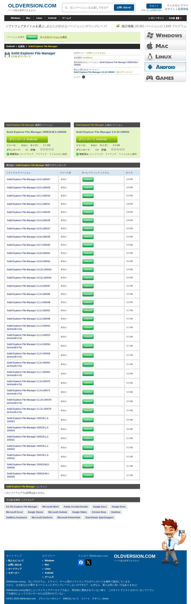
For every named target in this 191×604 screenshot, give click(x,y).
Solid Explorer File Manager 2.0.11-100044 (29, 277)
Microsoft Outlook (57, 512)
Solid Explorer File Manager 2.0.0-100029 (28, 187)
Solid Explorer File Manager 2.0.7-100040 (28, 245)
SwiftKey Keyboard (16, 517)
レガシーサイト (156, 18)
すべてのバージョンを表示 (53, 37)
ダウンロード (165, 56)
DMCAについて (71, 598)
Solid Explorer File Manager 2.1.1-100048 (28, 302)
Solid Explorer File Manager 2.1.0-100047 (28, 286)
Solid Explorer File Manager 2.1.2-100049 (28, 318)
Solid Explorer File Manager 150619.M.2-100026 (36, 131)
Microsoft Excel (14, 512)
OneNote (115, 512)
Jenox (105, 598)
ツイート (85, 598)
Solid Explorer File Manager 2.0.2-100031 (28, 204)
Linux (39, 18)
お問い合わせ (15, 564)
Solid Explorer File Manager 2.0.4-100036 (28, 220)
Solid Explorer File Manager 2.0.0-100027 (28, 179)
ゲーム (165, 77)
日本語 (172, 18)
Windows (15, 18)
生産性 (21, 46)
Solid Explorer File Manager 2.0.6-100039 (28, 236)
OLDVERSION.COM (32, 6)
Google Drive (119, 506)
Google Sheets (35, 512)
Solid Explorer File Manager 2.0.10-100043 (94, 72)
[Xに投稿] (83, 76)
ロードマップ (15, 568)
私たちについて (16, 560)
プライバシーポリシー (49, 598)
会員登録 (183, 8)
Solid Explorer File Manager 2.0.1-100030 (28, 196)
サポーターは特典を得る (151, 10)
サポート (154, 6)
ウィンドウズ (165, 34)
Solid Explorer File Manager (33, 53)
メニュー (165, 45)
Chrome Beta (99, 512)
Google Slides (79, 512)
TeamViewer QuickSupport (99, 517)
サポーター (13, 573)
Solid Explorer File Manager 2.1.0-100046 (28, 294)
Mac (28, 18)
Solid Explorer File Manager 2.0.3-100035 (28, 212)
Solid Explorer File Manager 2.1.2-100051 (28, 310)
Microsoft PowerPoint (68, 517)
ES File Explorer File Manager (21, 506)
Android (52, 18)
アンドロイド (165, 66)
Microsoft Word (50, 506)
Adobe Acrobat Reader (76, 506)
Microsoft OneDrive (42, 517)
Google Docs (100, 506)
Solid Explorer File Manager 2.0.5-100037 (28, 228)
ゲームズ (66, 18)
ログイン (170, 8)
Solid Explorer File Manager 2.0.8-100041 (28, 253)
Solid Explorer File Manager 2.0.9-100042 (28, 261)
